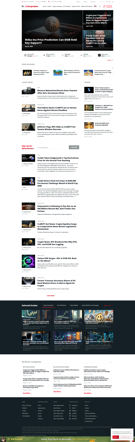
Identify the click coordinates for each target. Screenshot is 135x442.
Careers (87, 410)
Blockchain (25, 413)
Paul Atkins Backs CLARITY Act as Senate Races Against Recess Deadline (56, 108)
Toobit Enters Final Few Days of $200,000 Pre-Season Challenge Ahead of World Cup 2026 (57, 183)
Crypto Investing (57, 6)
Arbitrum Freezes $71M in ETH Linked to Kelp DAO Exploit (66, 370)
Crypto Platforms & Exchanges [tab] (90, 305)
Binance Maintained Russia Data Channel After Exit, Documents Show (57, 91)
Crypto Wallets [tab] (74, 305)
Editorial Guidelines (90, 413)
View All (109, 60)
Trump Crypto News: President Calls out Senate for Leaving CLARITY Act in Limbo (36, 379)
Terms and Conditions (91, 416)
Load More (50, 296)
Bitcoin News (29, 367)
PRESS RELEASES (28, 64)
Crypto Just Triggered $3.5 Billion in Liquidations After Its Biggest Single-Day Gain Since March (36, 371)
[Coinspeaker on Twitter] (104, 1)
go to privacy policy (125, 437)
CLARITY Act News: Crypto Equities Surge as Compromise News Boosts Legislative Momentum (57, 226)
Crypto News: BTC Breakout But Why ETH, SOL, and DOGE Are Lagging (57, 243)
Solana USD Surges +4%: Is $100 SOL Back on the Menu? (57, 259)
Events (39, 413)
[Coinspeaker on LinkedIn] (109, 1)
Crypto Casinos (76, 6)
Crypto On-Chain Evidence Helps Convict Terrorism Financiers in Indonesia (66, 378)
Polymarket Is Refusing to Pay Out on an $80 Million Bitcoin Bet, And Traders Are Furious (56, 208)
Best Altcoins (57, 408)
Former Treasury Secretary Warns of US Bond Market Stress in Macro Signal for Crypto (56, 283)
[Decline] (131, 430)
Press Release (26, 416)
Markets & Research (87, 6)
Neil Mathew (26, 113)
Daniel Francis (27, 212)
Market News (40, 105)
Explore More (107, 305)
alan (24, 187)
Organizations (41, 408)
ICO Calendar (66, 6)
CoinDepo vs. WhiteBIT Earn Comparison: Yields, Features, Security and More (104, 107)
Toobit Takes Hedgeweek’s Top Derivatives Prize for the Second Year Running (58, 159)
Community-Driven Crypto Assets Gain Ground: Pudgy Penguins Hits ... (72, 72)
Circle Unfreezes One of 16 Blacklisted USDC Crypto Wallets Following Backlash (67, 385)
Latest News (27, 82)
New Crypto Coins (58, 413)
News (44, 6)
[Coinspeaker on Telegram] (106, 1)
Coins (39, 405)
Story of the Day (26, 405)
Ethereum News (91, 367)
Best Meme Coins (58, 416)
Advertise (93, 1)
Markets (24, 408)
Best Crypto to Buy (59, 405)
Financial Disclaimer (90, 418)
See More (26, 393)
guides (87, 82)
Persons (40, 410)
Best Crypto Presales (59, 410)
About (78, 1)
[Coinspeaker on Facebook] (101, 1)
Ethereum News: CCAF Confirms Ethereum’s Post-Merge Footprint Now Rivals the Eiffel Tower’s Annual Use (96, 378)
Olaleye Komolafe (28, 163)
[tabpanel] (37, 380)
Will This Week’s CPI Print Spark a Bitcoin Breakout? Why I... (41, 72)
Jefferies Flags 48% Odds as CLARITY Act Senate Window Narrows (56, 128)
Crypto (24, 410)
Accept (115, 437)
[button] (22, 72)
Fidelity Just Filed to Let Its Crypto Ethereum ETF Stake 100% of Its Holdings (97, 370)
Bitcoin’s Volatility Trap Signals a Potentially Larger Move (33, 386)
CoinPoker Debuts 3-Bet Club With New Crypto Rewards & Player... (102, 72)
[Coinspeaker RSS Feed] (112, 1)
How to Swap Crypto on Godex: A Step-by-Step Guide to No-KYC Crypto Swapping (104, 89)
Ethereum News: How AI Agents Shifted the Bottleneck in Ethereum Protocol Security (98, 386)
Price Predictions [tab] (61, 305)
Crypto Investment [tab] (48, 305)
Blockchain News (61, 367)
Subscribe (74, 147)
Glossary (40, 418)
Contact (85, 1)
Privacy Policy (88, 421)
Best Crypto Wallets (59, 418)
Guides (49, 6)
